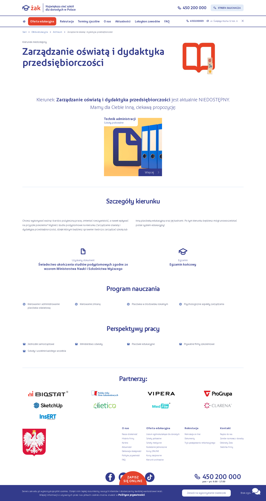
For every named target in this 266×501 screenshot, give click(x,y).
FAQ (167, 21)
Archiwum (57, 32)
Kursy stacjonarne (154, 455)
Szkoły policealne (153, 438)
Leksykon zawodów (147, 21)
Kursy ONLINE (152, 451)
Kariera (125, 442)
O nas (107, 21)
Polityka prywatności (131, 455)
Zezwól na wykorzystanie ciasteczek (206, 492)
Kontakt (225, 428)
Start (24, 32)
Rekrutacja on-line (192, 434)
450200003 (197, 20)
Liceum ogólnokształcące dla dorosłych (163, 434)
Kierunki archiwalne (155, 459)
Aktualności (122, 21)
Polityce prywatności (131, 494)
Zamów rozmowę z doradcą (232, 438)
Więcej (149, 172)
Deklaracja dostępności (131, 451)
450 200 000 (194, 7)
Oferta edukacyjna (42, 21)
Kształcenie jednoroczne (156, 447)
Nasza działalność (129, 434)
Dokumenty (190, 438)
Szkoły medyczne (154, 442)
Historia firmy (128, 438)
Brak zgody (247, 492)
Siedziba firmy (226, 447)
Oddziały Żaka (226, 442)
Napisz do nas (226, 434)
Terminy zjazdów (89, 21)
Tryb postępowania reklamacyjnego (200, 442)
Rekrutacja (67, 21)
